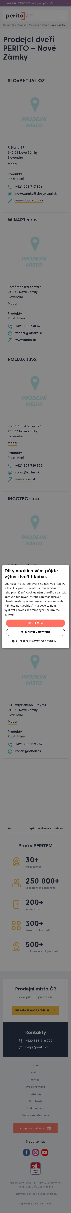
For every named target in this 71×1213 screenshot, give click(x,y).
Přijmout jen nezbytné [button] (35, 632)
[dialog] (35, 606)
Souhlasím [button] (35, 623)
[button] (35, 641)
